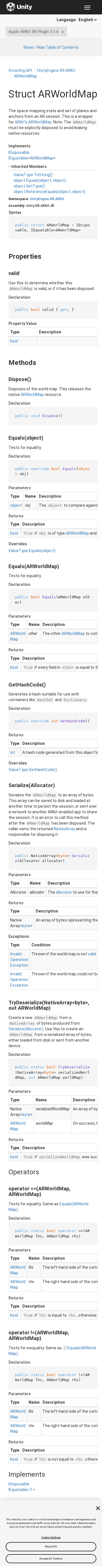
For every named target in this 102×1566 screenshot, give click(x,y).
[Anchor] (4, 256)
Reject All (51, 1546)
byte (26, 925)
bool (14, 341)
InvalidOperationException (19, 959)
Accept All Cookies (51, 1558)
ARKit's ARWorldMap (33, 122)
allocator (64, 892)
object (16, 505)
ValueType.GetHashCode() (32, 769)
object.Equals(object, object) (40, 180)
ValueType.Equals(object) (32, 550)
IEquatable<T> (21, 1489)
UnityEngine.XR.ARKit (56, 70)
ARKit (59, 199)
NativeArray (64, 829)
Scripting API (20, 70)
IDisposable (18, 152)
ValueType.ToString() (33, 174)
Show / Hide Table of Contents (51, 47)
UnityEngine (39, 199)
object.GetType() (29, 186)
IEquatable (18, 158)
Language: (67, 19)
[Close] (98, 1508)
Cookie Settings (51, 1537)
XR (52, 199)
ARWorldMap (25, 76)
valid (92, 954)
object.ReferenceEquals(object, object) (49, 191)
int (12, 752)
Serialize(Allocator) (25, 1029)
